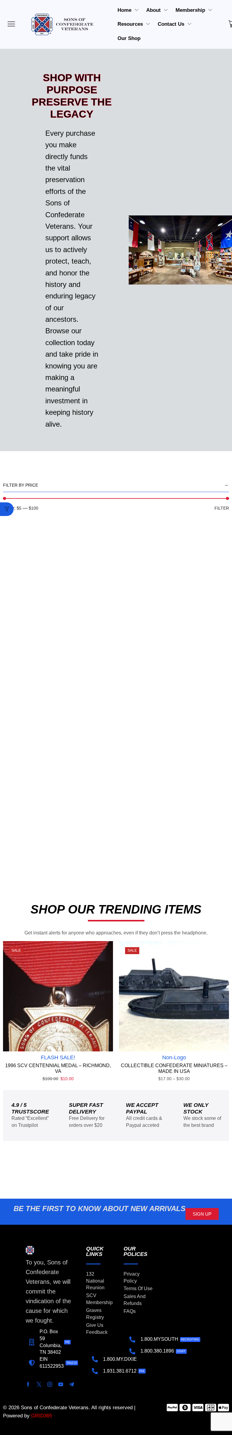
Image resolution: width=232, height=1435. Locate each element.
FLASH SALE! (58, 1057)
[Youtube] (60, 1384)
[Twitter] (39, 1384)
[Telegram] (71, 1384)
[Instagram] (49, 1384)
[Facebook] (28, 1384)
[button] (7, 509)
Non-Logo (174, 1057)
